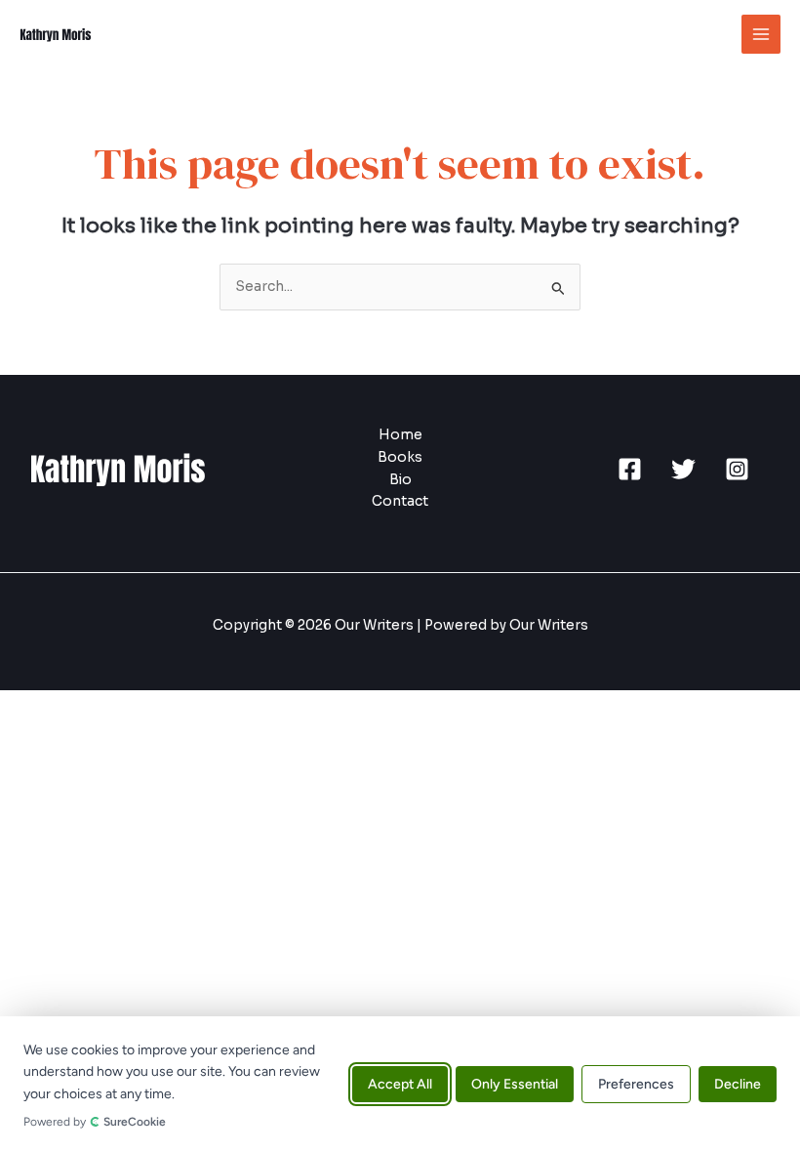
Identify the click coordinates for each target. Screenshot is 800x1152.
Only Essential (514, 1084)
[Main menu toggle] (761, 35)
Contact (400, 501)
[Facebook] (630, 469)
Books (400, 457)
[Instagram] (737, 469)
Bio (400, 480)
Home (400, 435)
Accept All (400, 1084)
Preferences (636, 1084)
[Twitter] (683, 469)
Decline (737, 1084)
